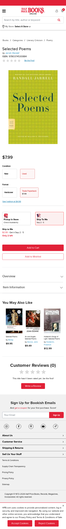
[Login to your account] (56, 11)
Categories (18, 40)
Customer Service (12, 441)
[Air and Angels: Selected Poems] (33, 321)
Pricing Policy (8, 472)
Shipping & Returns (12, 448)
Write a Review (33, 386)
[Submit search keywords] (60, 20)
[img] (11, 60)
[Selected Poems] (14, 321)
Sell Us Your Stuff (11, 454)
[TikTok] (55, 426)
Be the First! (29, 60)
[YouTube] (43, 426)
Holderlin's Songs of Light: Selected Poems (52, 338)
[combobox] (33, 20)
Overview (8, 276)
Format (5, 184)
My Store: (9, 26)
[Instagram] (6, 426)
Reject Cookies (47, 523)
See (11, 201)
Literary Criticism (35, 40)
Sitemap (5, 484)
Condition (6, 166)
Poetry (50, 40)
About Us (7, 435)
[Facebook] (18, 426)
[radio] (9, 174)
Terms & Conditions (10, 460)
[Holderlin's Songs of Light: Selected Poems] (52, 321)
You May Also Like (17, 303)
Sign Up (56, 415)
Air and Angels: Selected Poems (30, 338)
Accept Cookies (19, 523)
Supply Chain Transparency (13, 466)
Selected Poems (11, 337)
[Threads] (31, 426)
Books (6, 40)
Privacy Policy (8, 478)
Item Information (14, 287)
